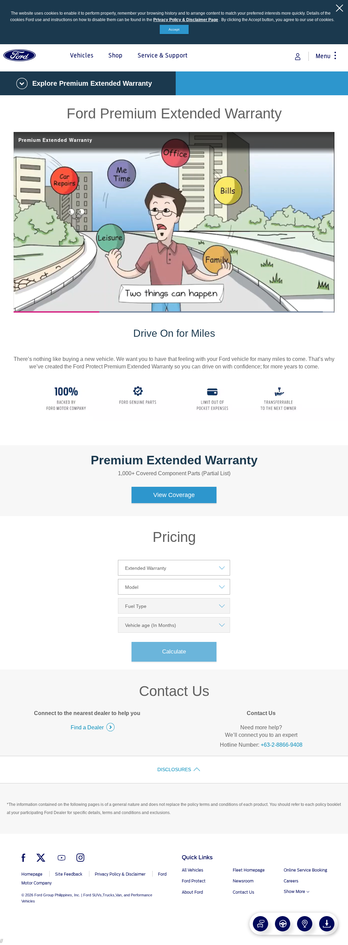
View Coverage (174, 495)
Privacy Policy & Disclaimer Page (185, 19)
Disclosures (174, 769)
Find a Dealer (87, 727)
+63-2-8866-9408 (281, 745)
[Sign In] (298, 56)
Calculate (174, 651)
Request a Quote (290, 920)
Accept (174, 29)
